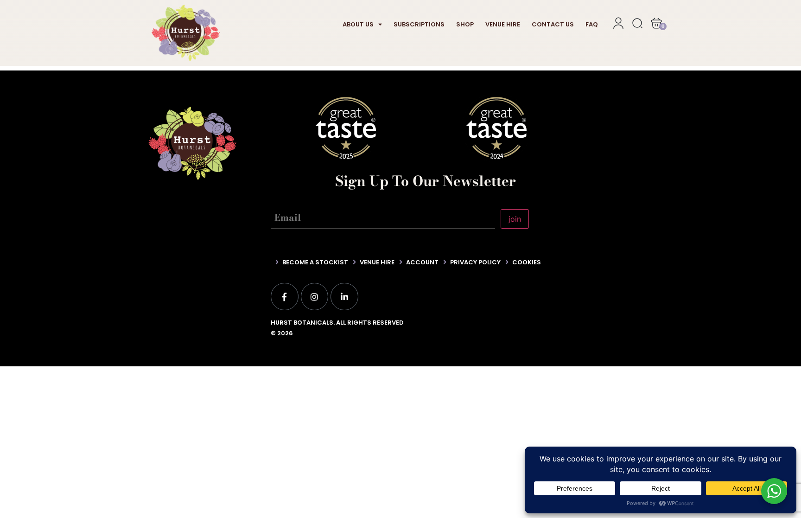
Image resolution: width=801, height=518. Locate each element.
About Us (358, 24)
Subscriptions (419, 24)
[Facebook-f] (285, 297)
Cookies (526, 262)
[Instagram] (315, 297)
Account (422, 262)
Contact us (553, 24)
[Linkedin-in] (344, 297)
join (515, 219)
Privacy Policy (475, 262)
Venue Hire (502, 24)
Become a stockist (315, 262)
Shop (465, 24)
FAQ (591, 24)
